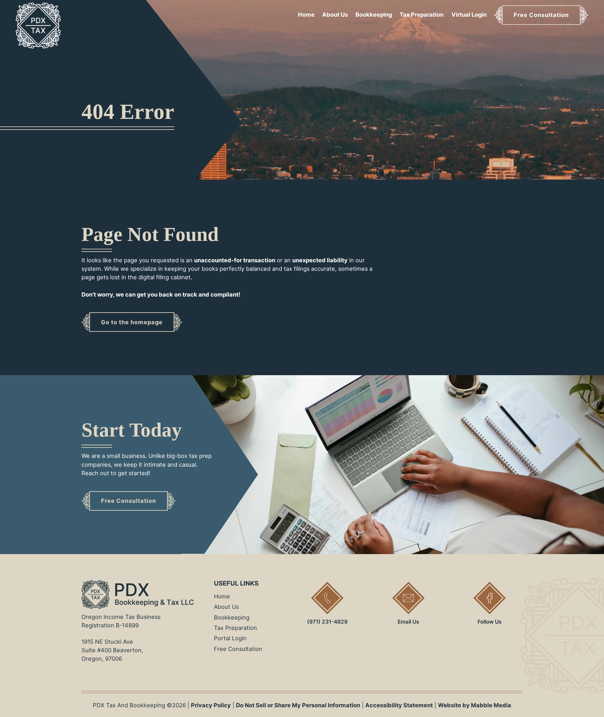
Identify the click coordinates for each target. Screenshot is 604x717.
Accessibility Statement (399, 705)
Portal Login (230, 638)
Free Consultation (238, 648)
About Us (335, 14)
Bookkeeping (373, 14)
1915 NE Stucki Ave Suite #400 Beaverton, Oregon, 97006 (112, 650)
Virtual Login (469, 14)
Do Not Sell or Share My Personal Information (298, 705)
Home (306, 14)
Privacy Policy (211, 705)
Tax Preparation (422, 14)
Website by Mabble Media (474, 705)
